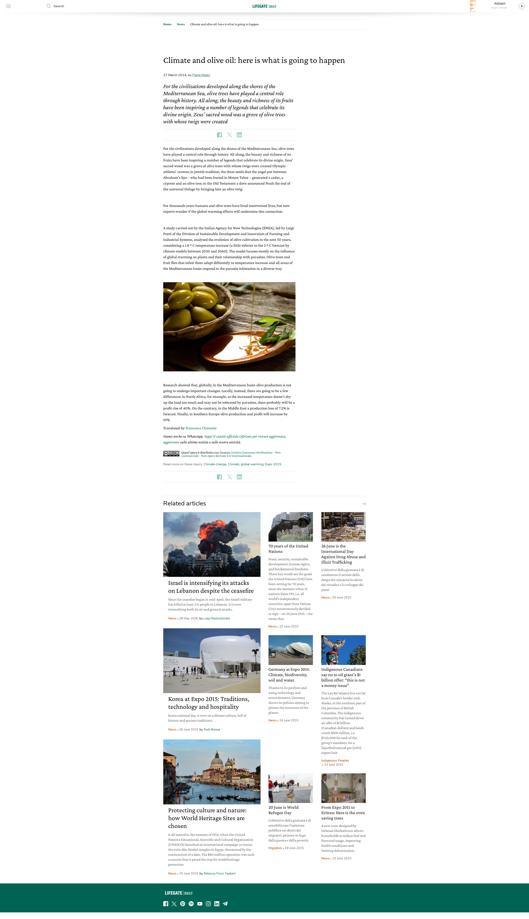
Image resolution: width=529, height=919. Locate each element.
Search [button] (59, 6)
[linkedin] (216, 903)
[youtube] (199, 903)
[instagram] (208, 903)
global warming (252, 464)
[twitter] (174, 903)
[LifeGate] (264, 6)
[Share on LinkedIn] (239, 134)
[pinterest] (182, 903)
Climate (233, 464)
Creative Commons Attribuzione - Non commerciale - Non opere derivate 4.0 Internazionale (231, 454)
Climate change (215, 464)
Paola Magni (201, 75)
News (172, 618)
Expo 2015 (273, 464)
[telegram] (225, 903)
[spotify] (191, 903)
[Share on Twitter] (229, 134)
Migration (275, 848)
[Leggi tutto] (363, 503)
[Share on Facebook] (219, 134)
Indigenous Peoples (335, 760)
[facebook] (165, 903)
